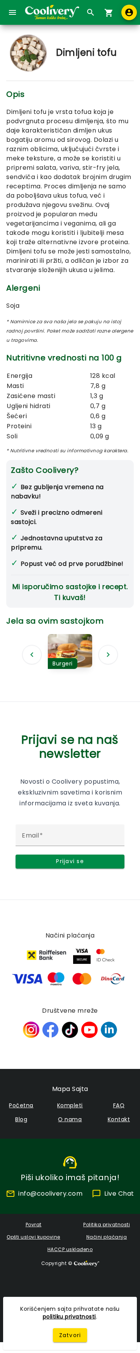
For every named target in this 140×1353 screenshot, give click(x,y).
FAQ (119, 1105)
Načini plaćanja (106, 1237)
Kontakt (119, 1119)
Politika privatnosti (106, 1224)
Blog (21, 1119)
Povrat (34, 1224)
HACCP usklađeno (70, 1249)
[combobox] (88, 12)
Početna (21, 1105)
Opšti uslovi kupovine (33, 1237)
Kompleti (70, 1105)
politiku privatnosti (69, 1316)
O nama (70, 1119)
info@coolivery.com (50, 1193)
